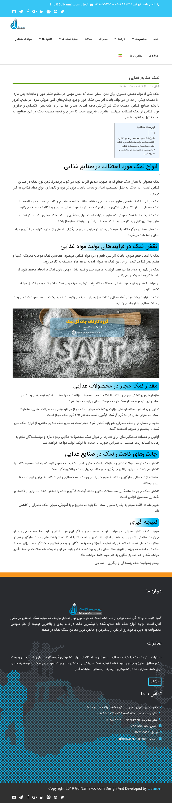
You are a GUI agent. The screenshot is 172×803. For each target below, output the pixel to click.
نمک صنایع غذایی (144, 77)
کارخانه (121, 39)
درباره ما (153, 55)
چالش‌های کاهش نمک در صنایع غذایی (136, 150)
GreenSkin (155, 788)
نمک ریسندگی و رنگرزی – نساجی (117, 563)
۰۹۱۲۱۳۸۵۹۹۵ (141, 732)
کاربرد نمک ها (69, 39)
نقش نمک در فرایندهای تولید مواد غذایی (135, 142)
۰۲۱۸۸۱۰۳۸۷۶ (113, 720)
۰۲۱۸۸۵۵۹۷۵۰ (139, 726)
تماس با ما (136, 55)
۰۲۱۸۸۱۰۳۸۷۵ (132, 720)
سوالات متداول (23, 39)
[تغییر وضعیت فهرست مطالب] (150, 133)
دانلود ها (46, 39)
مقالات (88, 39)
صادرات (103, 39)
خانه (155, 39)
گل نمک (153, 86)
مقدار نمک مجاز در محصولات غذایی (138, 146)
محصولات (140, 39)
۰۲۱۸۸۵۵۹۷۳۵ (123, 4)
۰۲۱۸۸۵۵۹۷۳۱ (103, 4)
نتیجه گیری (149, 154)
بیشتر (155, 681)
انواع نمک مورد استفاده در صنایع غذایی (136, 138)
